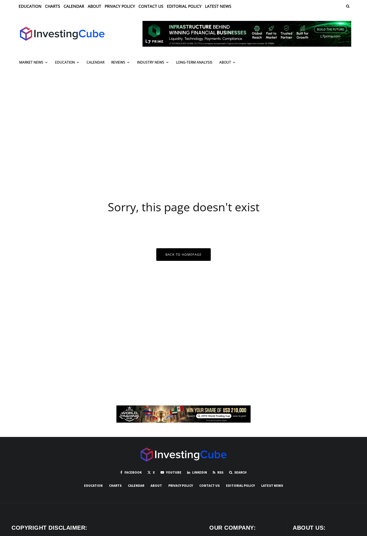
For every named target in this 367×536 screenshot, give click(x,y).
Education (30, 6)
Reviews (118, 62)
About (94, 6)
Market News (31, 62)
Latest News (218, 6)
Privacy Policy (120, 6)
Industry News (150, 62)
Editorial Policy (184, 6)
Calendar (74, 6)
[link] (347, 6)
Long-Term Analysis (194, 62)
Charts (52, 6)
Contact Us (150, 6)
